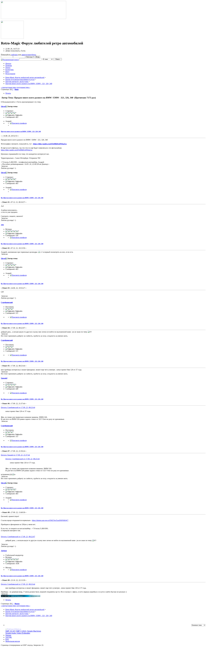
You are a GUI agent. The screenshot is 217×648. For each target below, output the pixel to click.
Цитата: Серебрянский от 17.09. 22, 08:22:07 (18, 537)
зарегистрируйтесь (28, 55)
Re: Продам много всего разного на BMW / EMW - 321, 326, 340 (22, 198)
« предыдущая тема (8, 87)
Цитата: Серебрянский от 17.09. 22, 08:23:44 (18, 407)
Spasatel (4, 378)
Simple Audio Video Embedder (17, 633)
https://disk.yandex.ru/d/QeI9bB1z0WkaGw (50, 144)
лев (2, 225)
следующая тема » (23, 87)
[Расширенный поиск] (10, 59)
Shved (3, 106)
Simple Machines (34, 631)
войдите (14, 55)
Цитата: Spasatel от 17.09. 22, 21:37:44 (15, 455)
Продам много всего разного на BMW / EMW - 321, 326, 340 (21, 131)
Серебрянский (7, 302)
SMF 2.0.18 (10, 631)
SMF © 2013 (21, 631)
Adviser (4, 551)
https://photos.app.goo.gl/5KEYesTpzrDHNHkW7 (50, 520)
